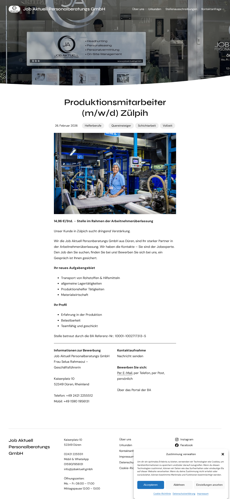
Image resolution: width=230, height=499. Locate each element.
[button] (223, 454)
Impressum (203, 493)
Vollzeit (167, 125)
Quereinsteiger (121, 125)
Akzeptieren (151, 484)
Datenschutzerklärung (184, 493)
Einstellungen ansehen (209, 484)
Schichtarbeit (147, 125)
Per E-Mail (124, 373)
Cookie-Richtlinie (162, 493)
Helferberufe (93, 125)
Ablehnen (179, 484)
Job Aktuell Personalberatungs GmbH (64, 9)
